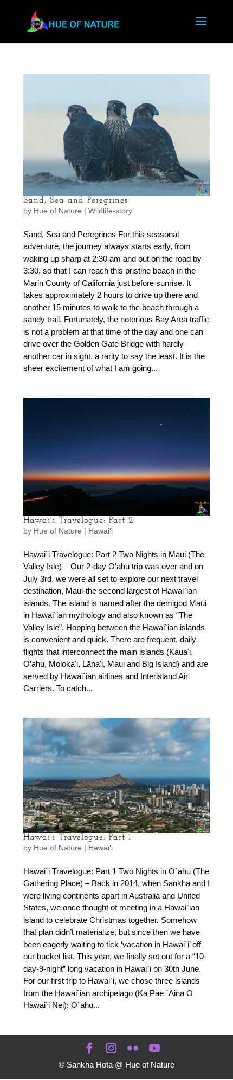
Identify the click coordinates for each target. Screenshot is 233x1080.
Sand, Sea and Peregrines (75, 200)
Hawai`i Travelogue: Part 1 (77, 837)
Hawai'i (100, 530)
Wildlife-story (110, 210)
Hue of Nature (58, 210)
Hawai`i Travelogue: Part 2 (78, 520)
